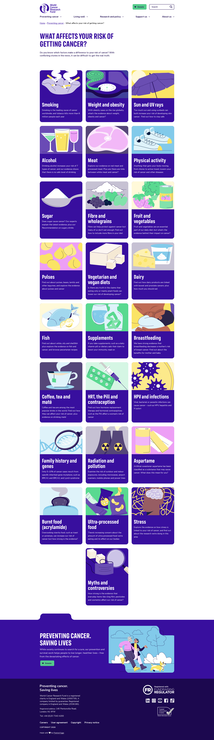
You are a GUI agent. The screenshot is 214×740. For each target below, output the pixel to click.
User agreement (59, 722)
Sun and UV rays (153, 96)
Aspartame (153, 455)
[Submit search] (171, 7)
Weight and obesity (107, 96)
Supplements (107, 330)
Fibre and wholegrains (107, 210)
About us (167, 16)
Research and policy (110, 16)
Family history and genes (61, 455)
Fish (61, 330)
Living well (79, 16)
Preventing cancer (49, 16)
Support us (141, 16)
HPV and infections (153, 392)
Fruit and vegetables (153, 210)
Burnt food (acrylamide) (61, 516)
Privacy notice (91, 722)
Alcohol (61, 152)
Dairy (153, 271)
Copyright (76, 722)
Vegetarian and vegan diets (107, 271)
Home (42, 23)
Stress (153, 516)
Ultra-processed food (107, 516)
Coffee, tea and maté (61, 392)
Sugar (61, 210)
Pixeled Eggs (59, 733)
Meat (107, 152)
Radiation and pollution (107, 455)
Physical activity (153, 152)
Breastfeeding (153, 330)
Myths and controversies (107, 576)
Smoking (61, 96)
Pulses (61, 271)
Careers (44, 722)
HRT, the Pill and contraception (107, 392)
